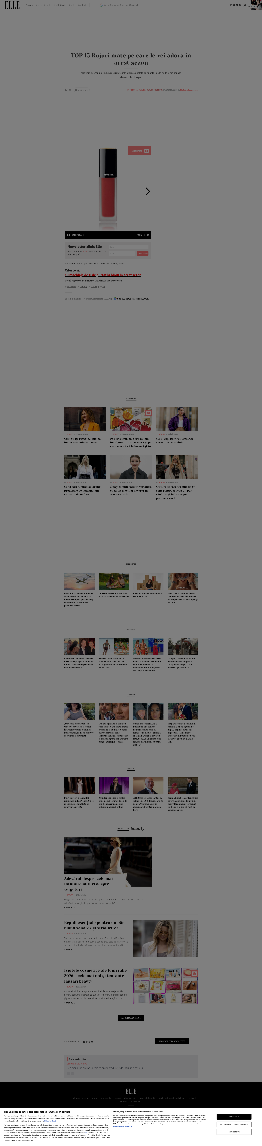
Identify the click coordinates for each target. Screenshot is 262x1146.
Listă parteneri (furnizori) (122, 1126)
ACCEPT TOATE (234, 1117)
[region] (131, 1127)
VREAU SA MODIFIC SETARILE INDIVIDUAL (234, 1124)
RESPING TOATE (234, 1132)
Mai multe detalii (50, 1121)
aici (86, 1133)
